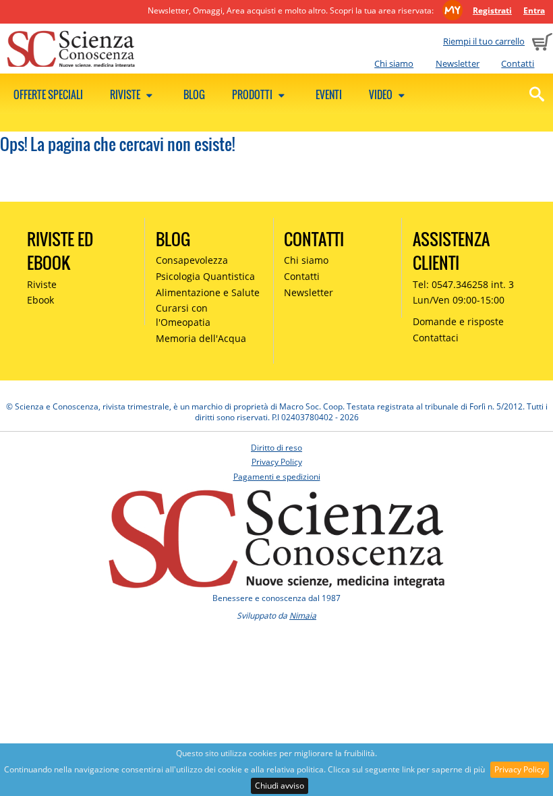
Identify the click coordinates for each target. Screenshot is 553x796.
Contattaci (436, 337)
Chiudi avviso (279, 785)
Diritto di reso (276, 447)
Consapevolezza (192, 260)
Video (382, 94)
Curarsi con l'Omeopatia (183, 315)
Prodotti (253, 94)
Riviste (126, 94)
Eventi (329, 94)
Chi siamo (393, 63)
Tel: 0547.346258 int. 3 (463, 284)
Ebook (40, 299)
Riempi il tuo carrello (484, 41)
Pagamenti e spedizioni (276, 476)
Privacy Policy (519, 769)
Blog (194, 94)
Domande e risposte (458, 321)
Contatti (517, 63)
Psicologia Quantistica (205, 276)
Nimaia (302, 615)
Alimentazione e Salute (208, 292)
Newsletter (457, 63)
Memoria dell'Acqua (201, 338)
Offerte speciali (48, 94)
